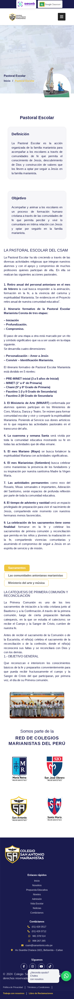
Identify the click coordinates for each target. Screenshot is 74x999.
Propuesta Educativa (37, 890)
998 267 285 (39, 941)
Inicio (7, 80)
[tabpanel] (37, 654)
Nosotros (37, 885)
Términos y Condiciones (38, 987)
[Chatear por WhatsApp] (66, 976)
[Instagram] (32, 966)
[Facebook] (24, 966)
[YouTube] (41, 966)
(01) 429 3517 (39, 926)
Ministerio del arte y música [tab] (26, 582)
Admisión (37, 899)
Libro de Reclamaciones (41, 993)
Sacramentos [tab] (17, 567)
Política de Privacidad (13, 987)
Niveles (37, 894)
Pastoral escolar (24, 80)
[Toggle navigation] (61, 17)
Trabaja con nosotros (13, 993)
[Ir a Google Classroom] (50, 4)
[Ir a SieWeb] (26, 4)
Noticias (37, 908)
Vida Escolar (36, 903)
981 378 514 (39, 936)
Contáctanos (36, 912)
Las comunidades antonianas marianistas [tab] (35, 575)
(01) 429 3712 (39, 931)
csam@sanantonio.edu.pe (39, 945)
